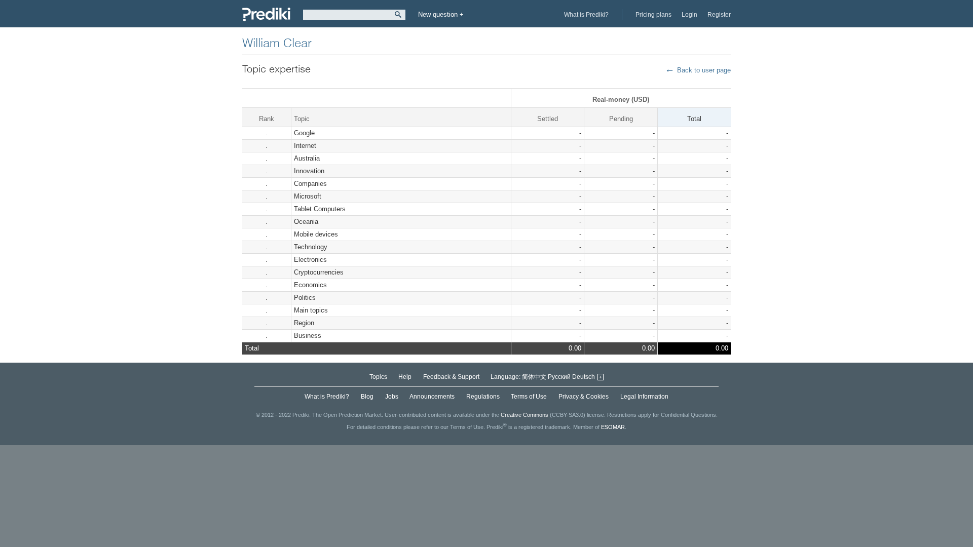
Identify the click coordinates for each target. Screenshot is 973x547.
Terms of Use (529, 396)
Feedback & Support (451, 376)
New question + (441, 14)
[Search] (398, 15)
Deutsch (583, 376)
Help (404, 376)
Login (689, 14)
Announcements (432, 396)
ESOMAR (613, 427)
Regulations (483, 396)
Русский (559, 376)
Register (719, 14)
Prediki (266, 14)
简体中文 (534, 376)
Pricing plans (653, 14)
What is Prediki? (586, 14)
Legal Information (644, 396)
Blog (367, 396)
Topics (378, 376)
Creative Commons (524, 415)
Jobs (391, 396)
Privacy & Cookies (583, 396)
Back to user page (704, 70)
